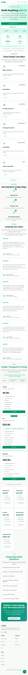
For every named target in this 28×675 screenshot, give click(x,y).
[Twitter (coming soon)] (1, 632)
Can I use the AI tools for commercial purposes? (11, 581)
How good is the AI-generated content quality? (13, 571)
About (16, 638)
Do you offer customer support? (9, 590)
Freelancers (3, 645)
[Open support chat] (24, 671)
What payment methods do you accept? (11, 567)
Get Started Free (13, 23)
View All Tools (13, 180)
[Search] (18, 2)
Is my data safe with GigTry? (9, 594)
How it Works (4, 638)
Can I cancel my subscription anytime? (11, 598)
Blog (16, 641)
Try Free (5, 78)
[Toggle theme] (22, 2)
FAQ (2, 648)
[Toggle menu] (25, 2)
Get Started (14, 411)
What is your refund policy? (9, 576)
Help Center (17, 645)
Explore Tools (13, 27)
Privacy (2, 655)
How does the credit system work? (10, 585)
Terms (2, 658)
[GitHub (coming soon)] (3, 632)
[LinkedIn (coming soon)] (6, 632)
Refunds (3, 664)
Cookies (2, 661)
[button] (14, 72)
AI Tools (2, 641)
